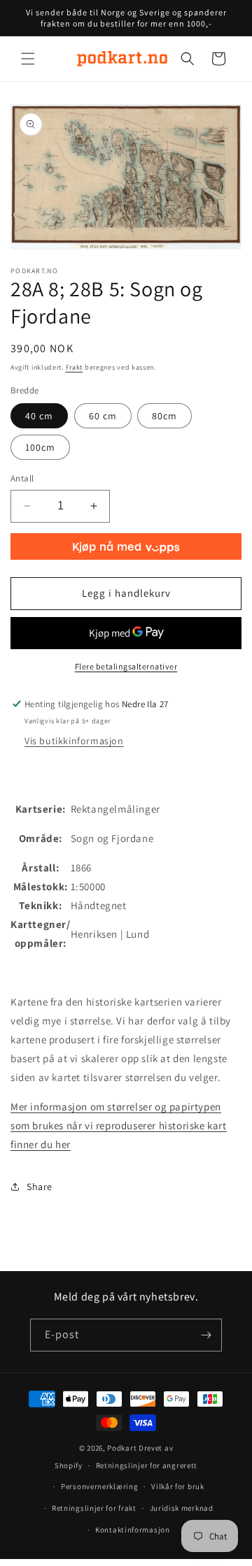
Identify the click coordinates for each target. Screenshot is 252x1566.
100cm (40, 447)
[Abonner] (205, 1335)
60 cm (103, 415)
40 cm (39, 415)
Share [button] (39, 1186)
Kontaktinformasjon (132, 1530)
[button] (28, 58)
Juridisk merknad (182, 1508)
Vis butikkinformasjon (74, 740)
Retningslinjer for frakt (94, 1508)
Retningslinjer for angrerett (147, 1465)
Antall (22, 478)
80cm (164, 415)
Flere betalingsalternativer (126, 666)
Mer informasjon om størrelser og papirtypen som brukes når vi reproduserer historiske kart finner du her (118, 1125)
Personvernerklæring (99, 1486)
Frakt (74, 367)
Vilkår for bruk (177, 1486)
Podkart (121, 1448)
